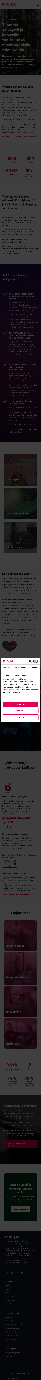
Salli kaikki (21, 704)
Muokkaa (19, 711)
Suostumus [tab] (7, 667)
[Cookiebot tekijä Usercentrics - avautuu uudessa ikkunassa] (29, 661)
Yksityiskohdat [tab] (20, 667)
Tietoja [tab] (34, 667)
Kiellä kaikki (20, 717)
